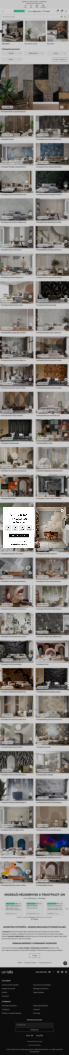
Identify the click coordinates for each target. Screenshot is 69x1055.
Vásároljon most (19, 535)
